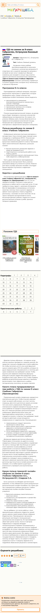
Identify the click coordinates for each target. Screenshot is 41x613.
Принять (20, 609)
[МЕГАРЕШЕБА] (20, 10)
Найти (38, 5)
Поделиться (7, 562)
